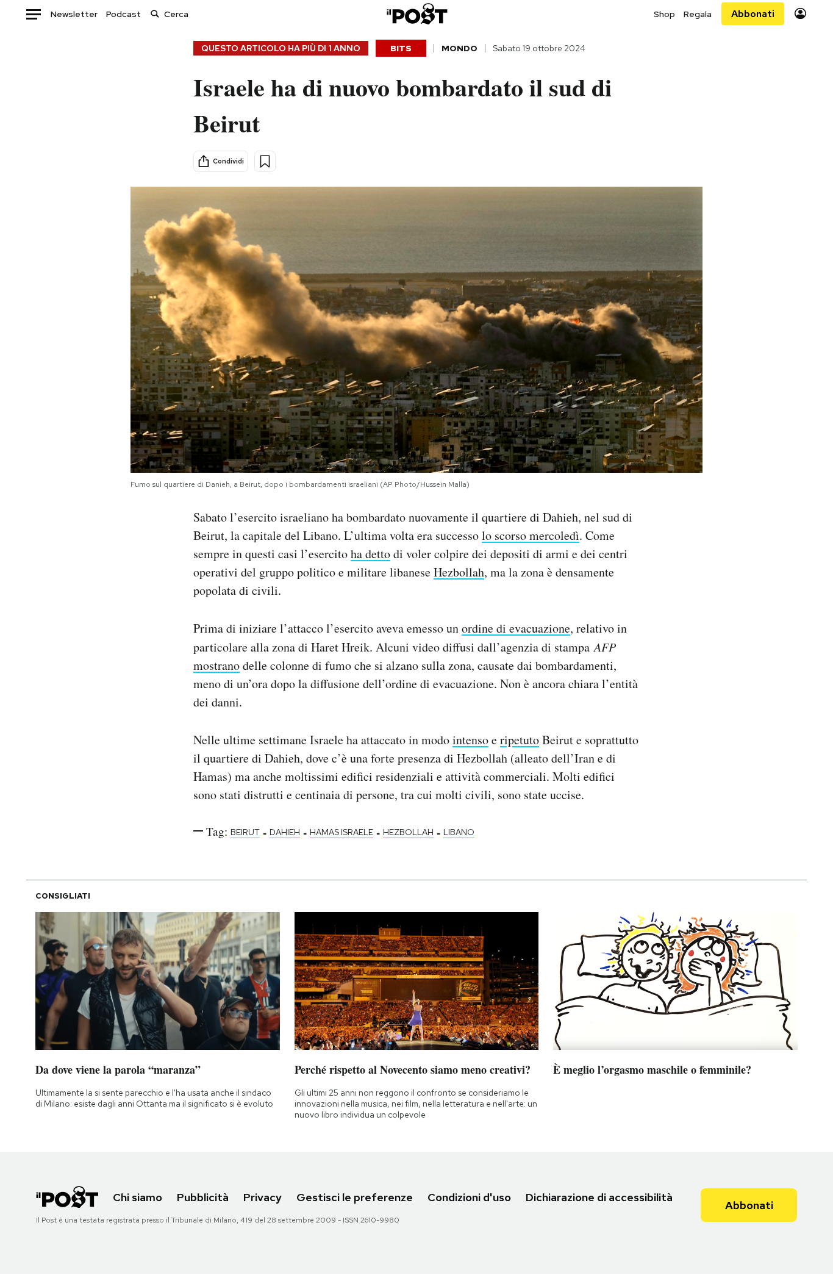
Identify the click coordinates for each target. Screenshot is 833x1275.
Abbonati (752, 13)
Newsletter (74, 14)
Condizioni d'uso (469, 1197)
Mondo (459, 48)
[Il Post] (416, 13)
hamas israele (341, 832)
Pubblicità (203, 1197)
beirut (245, 832)
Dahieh (285, 832)
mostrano (216, 665)
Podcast (123, 14)
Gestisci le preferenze (354, 1197)
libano (458, 832)
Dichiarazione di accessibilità (599, 1197)
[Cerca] (155, 14)
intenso (470, 739)
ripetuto (519, 739)
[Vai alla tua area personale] (800, 13)
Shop (664, 14)
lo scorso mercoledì (530, 535)
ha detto (370, 553)
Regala (698, 14)
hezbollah (408, 832)
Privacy (262, 1197)
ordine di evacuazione (516, 628)
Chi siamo (137, 1197)
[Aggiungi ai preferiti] (265, 161)
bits (401, 48)
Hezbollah (459, 572)
